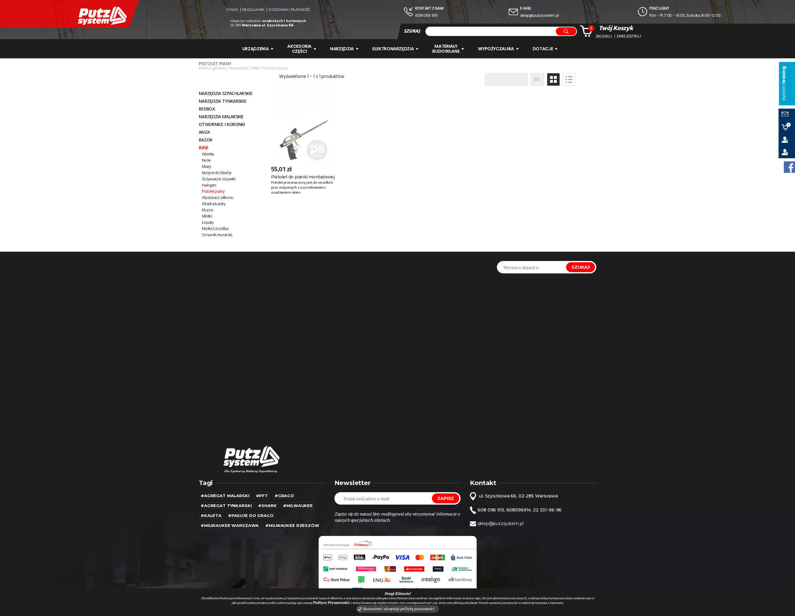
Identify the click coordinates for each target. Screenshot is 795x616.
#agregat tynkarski (226, 505)
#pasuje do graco (251, 515)
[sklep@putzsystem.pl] (787, 115)
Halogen (209, 185)
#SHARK (267, 505)
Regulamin (253, 9)
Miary (206, 166)
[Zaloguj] (787, 139)
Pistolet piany (213, 191)
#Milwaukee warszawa (230, 525)
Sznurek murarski (217, 234)
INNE (203, 148)
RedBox (207, 109)
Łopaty (208, 222)
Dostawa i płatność (289, 9)
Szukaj (580, 267)
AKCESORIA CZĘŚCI (299, 48)
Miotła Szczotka (215, 228)
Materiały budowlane (445, 48)
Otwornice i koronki (222, 124)
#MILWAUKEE (298, 505)
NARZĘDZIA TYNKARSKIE (222, 101)
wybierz (783, 83)
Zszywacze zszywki (218, 179)
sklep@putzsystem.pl (539, 15)
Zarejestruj (628, 36)
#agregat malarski (225, 495)
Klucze (207, 210)
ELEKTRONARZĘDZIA (393, 49)
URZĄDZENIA (255, 49)
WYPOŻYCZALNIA (496, 49)
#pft (262, 495)
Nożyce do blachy (217, 172)
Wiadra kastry (214, 203)
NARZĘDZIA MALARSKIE (221, 116)
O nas (232, 9)
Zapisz (445, 498)
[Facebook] (789, 167)
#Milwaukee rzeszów (292, 525)
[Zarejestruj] (787, 152)
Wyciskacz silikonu (217, 197)
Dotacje (543, 49)
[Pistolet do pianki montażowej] (304, 125)
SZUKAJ (412, 31)
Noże (206, 160)
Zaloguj (604, 36)
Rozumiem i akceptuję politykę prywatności (398, 608)
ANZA (204, 132)
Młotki (207, 216)
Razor (205, 140)
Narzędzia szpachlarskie (225, 93)
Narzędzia (342, 49)
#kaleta (211, 515)
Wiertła (208, 154)
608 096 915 (426, 15)
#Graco (284, 495)
